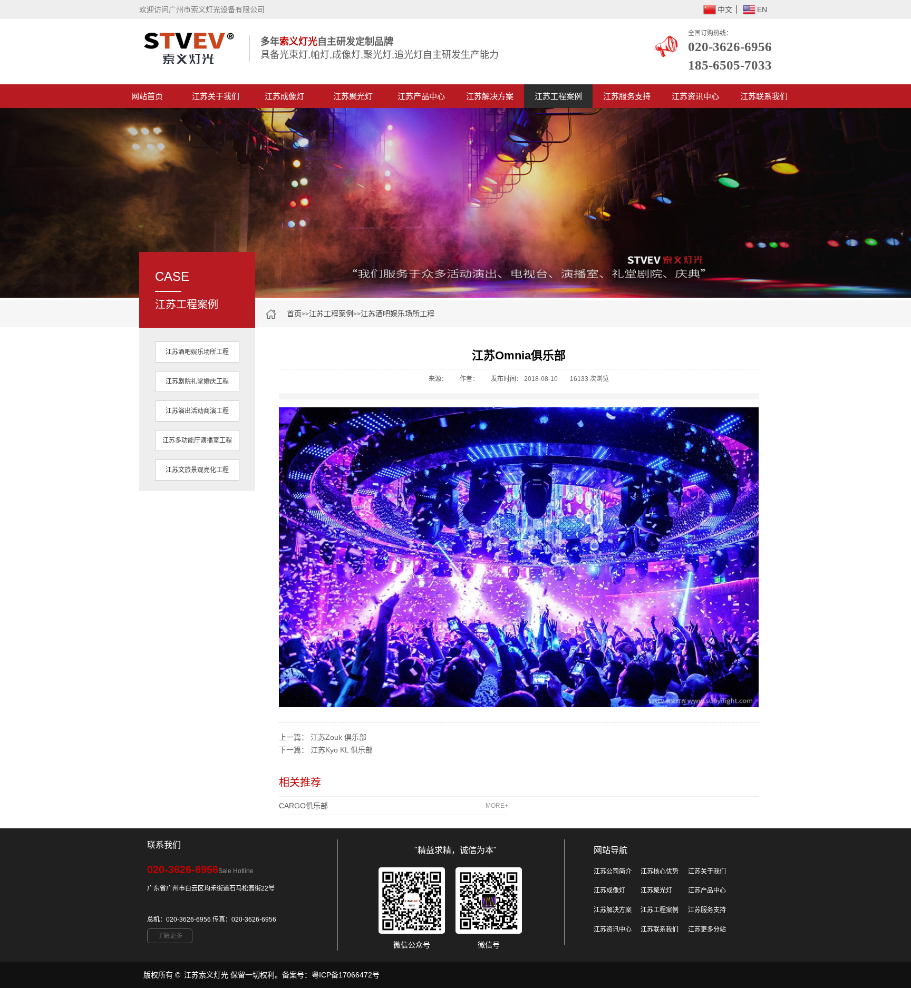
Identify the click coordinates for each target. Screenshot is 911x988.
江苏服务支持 (627, 96)
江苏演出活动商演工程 (197, 411)
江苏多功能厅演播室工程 (197, 440)
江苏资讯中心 (695, 96)
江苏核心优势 (660, 871)
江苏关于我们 (215, 96)
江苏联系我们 (764, 96)
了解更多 (169, 936)
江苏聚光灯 (353, 96)
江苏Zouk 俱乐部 (338, 737)
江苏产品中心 (421, 96)
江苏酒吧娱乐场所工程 (397, 313)
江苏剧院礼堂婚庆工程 (197, 381)
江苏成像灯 (284, 96)
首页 (294, 313)
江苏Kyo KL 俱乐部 (342, 750)
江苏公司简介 (613, 871)
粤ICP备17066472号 (346, 975)
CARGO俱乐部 (393, 805)
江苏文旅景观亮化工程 (197, 470)
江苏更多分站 (707, 929)
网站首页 (147, 96)
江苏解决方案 (489, 96)
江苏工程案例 (558, 96)
